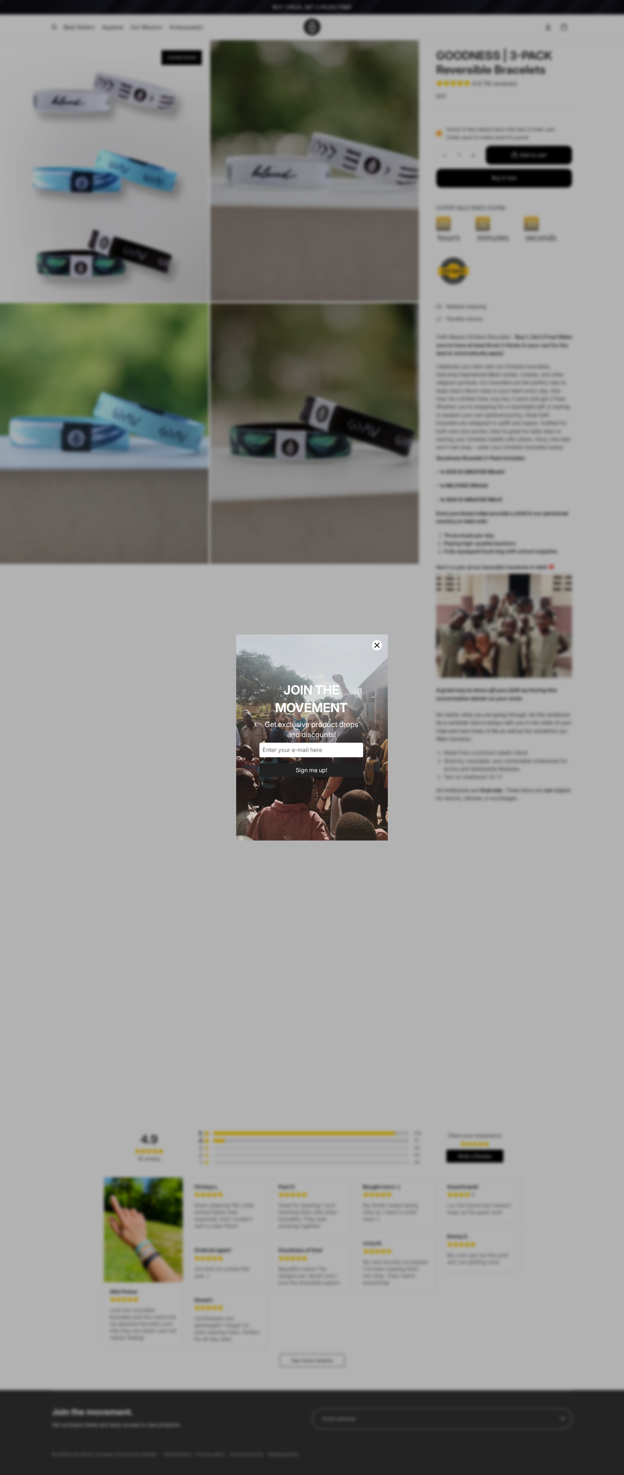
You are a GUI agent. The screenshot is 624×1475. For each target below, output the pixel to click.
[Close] (377, 645)
